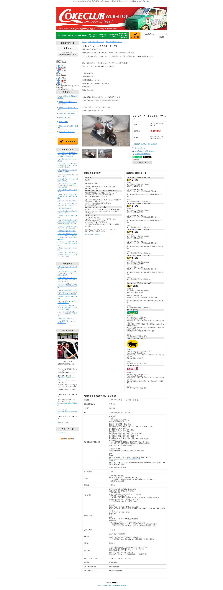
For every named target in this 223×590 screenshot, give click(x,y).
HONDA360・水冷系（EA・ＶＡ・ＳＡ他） (67, 102)
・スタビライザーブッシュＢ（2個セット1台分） (67, 180)
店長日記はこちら (63, 422)
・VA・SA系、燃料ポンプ (65, 318)
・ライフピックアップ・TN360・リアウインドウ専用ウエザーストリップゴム (67, 185)
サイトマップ (61, 432)
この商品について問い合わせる (145, 151)
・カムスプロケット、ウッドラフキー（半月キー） (67, 171)
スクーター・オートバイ (67, 132)
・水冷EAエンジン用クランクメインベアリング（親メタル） (67, 227)
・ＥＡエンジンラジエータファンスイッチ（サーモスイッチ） (67, 204)
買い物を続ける (140, 148)
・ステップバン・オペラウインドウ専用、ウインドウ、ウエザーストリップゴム (67, 254)
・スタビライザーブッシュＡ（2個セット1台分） (67, 175)
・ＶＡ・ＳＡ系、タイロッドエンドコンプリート (67, 212)
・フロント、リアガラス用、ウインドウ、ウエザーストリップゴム (67, 243)
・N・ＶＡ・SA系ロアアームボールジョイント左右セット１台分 (67, 285)
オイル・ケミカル (64, 117)
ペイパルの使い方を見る (92, 234)
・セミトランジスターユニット (67, 201)
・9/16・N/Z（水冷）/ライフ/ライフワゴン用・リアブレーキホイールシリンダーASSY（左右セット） (67, 236)
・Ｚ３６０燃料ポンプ (64, 208)
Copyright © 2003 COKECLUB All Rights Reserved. (111, 585)
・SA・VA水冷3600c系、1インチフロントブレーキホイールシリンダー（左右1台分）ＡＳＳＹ (67, 221)
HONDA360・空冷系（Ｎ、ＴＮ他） (67, 108)
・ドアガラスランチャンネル (66, 231)
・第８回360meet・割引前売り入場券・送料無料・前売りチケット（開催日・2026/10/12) (67, 154)
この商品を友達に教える (142, 154)
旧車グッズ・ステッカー (67, 113)
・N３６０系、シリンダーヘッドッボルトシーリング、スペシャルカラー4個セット (67, 165)
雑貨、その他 (63, 122)
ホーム (84, 42)
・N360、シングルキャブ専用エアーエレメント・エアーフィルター (67, 196)
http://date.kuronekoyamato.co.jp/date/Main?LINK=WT (124, 459)
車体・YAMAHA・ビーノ (114, 42)
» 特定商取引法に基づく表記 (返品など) (145, 144)
